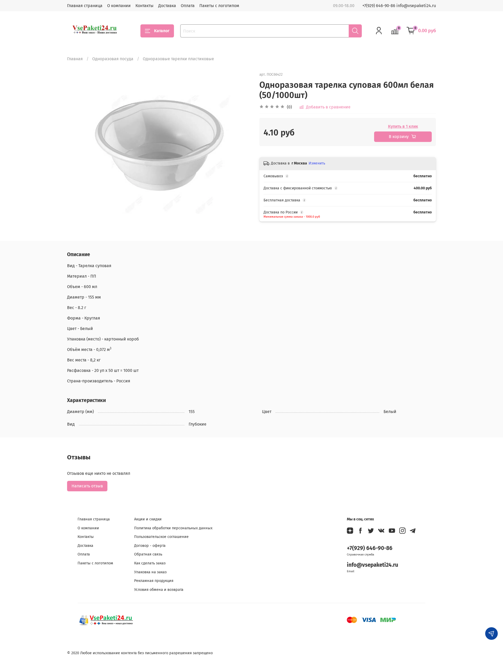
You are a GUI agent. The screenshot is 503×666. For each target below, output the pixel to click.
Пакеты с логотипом (219, 5)
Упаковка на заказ (150, 572)
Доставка (167, 5)
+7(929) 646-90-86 (369, 548)
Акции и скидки (148, 519)
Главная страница (84, 5)
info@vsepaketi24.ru (372, 565)
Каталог (162, 30)
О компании (119, 5)
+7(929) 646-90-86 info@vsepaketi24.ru (399, 5)
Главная (75, 58)
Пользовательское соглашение (161, 537)
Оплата (188, 5)
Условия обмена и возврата (158, 589)
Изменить (317, 163)
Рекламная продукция (153, 581)
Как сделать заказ (150, 563)
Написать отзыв (87, 485)
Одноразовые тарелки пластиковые (178, 58)
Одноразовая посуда (112, 58)
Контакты (144, 5)
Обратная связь (148, 554)
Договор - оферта (150, 545)
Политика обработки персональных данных (173, 528)
